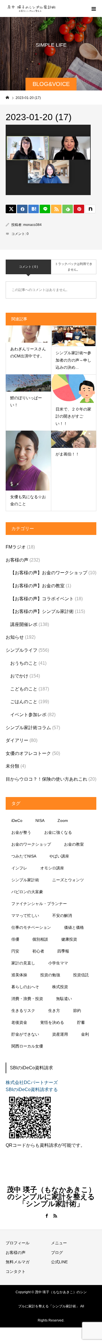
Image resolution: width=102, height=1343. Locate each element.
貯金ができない (25, 1034)
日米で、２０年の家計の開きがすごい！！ (73, 416)
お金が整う (21, 832)
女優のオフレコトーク (28, 753)
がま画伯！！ (67, 454)
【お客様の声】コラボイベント (42, 598)
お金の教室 (74, 844)
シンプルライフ (21, 650)
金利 (85, 1034)
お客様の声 (17, 560)
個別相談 (40, 939)
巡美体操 (19, 975)
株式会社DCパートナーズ (32, 1082)
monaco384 (32, 225)
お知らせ (15, 637)
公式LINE (59, 1262)
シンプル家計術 (25, 880)
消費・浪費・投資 (27, 998)
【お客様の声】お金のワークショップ (48, 572)
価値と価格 (74, 927)
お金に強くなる (58, 832)
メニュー (59, 1243)
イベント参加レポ (28, 714)
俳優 (15, 939)
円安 (15, 951)
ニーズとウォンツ (68, 880)
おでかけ (19, 675)
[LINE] (45, 209)
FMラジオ (16, 547)
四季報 (63, 951)
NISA (39, 820)
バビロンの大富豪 (27, 891)
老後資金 (19, 1022)
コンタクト (16, 1271)
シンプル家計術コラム (28, 727)
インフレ (19, 868)
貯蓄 (81, 1022)
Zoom (63, 820)
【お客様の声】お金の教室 (37, 585)
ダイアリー (17, 740)
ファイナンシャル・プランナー (39, 903)
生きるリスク (23, 1010)
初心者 (38, 951)
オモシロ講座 (52, 868)
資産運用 (60, 1034)
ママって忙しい (25, 915)
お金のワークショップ (31, 844)
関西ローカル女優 (27, 1046)
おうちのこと (23, 663)
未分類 (12, 766)
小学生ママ (58, 963)
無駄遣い (64, 998)
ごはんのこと (23, 701)
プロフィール (17, 1243)
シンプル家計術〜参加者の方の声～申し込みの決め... (73, 360)
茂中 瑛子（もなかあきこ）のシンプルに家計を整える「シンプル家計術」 (51, 1197)
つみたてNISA (23, 856)
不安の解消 (62, 915)
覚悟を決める (52, 1022)
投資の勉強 (50, 975)
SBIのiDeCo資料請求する (32, 1089)
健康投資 (69, 939)
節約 (77, 1010)
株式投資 (60, 986)
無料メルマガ (17, 1262)
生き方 (54, 1010)
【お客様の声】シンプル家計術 (42, 611)
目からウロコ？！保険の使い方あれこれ (46, 779)
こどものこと (23, 688)
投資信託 (81, 975)
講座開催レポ (23, 624)
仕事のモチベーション (31, 927)
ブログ (57, 1252)
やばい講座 (59, 856)
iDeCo (16, 820)
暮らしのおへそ (25, 986)
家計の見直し (23, 963)
